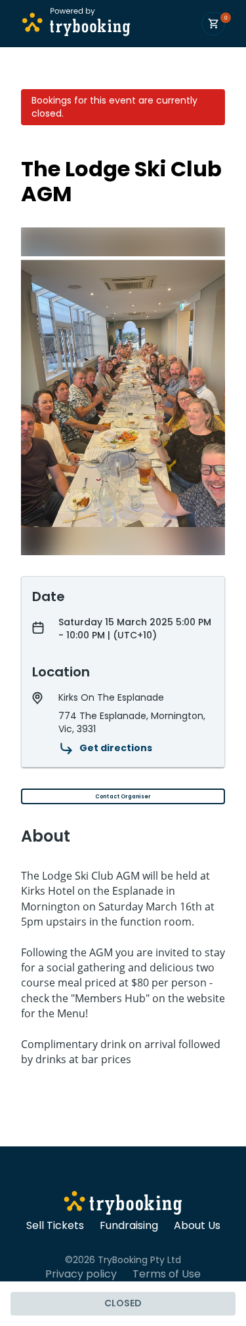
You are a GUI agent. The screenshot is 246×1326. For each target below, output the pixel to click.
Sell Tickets (55, 1226)
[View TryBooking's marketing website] (123, 1205)
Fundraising (129, 1226)
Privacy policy (81, 1274)
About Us (197, 1226)
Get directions (115, 747)
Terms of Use (167, 1274)
